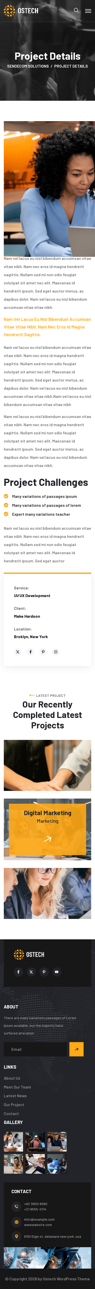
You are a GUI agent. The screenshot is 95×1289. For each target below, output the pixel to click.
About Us (12, 1078)
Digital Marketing (47, 812)
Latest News (15, 1095)
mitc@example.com (39, 1219)
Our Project (14, 1104)
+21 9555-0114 (35, 1209)
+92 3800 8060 (35, 1204)
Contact (11, 1113)
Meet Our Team (17, 1086)
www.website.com (38, 1224)
